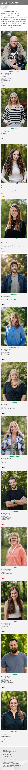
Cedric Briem (14, 294)
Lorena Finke (14, 128)
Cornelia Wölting (14, 347)
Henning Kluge (14, 511)
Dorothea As (14, 402)
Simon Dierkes (14, 674)
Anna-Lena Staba (14, 184)
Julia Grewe (14, 621)
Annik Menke (14, 239)
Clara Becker (14, 731)
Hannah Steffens (14, 456)
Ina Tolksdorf (14, 567)
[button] (26, 3)
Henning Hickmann (14, 71)
